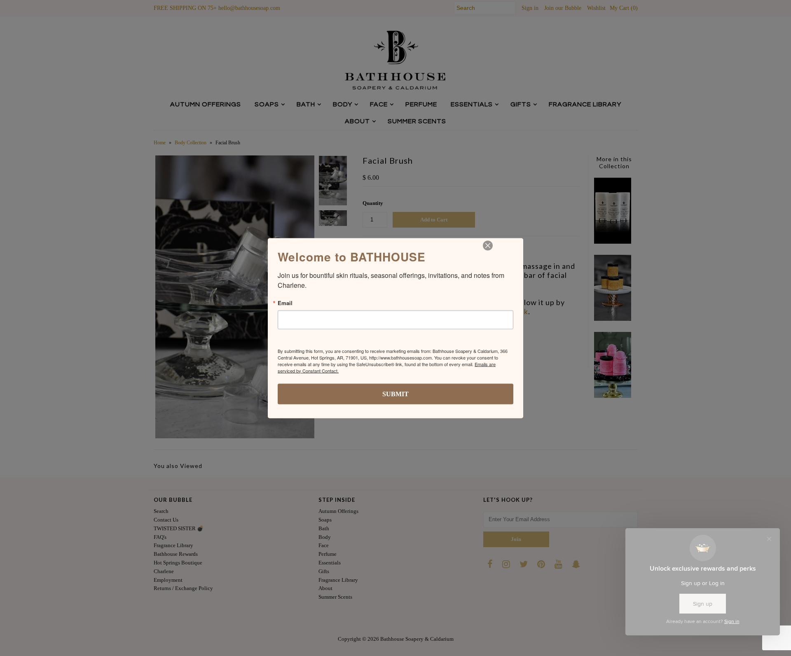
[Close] (488, 245)
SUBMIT (395, 393)
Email (285, 302)
